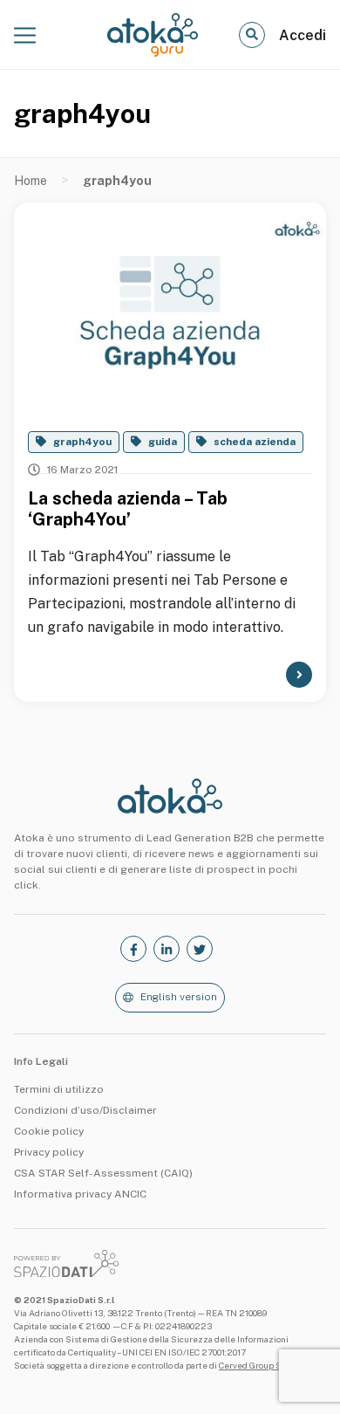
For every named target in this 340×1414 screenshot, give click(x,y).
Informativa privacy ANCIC (80, 1194)
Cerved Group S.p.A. (258, 1365)
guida (162, 442)
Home (30, 181)
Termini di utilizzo (59, 1089)
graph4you (82, 442)
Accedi (302, 35)
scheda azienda (255, 442)
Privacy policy (49, 1152)
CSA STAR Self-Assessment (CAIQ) (103, 1173)
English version (178, 997)
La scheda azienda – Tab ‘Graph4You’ (128, 509)
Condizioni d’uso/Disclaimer (85, 1110)
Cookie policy (49, 1131)
